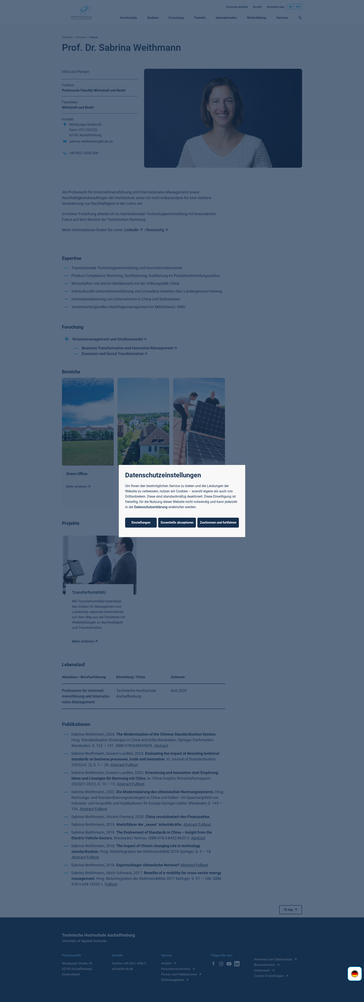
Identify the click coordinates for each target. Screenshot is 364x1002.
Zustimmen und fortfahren (218, 522)
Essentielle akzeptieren (177, 522)
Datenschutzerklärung (150, 507)
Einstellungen (140, 522)
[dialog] (182, 501)
